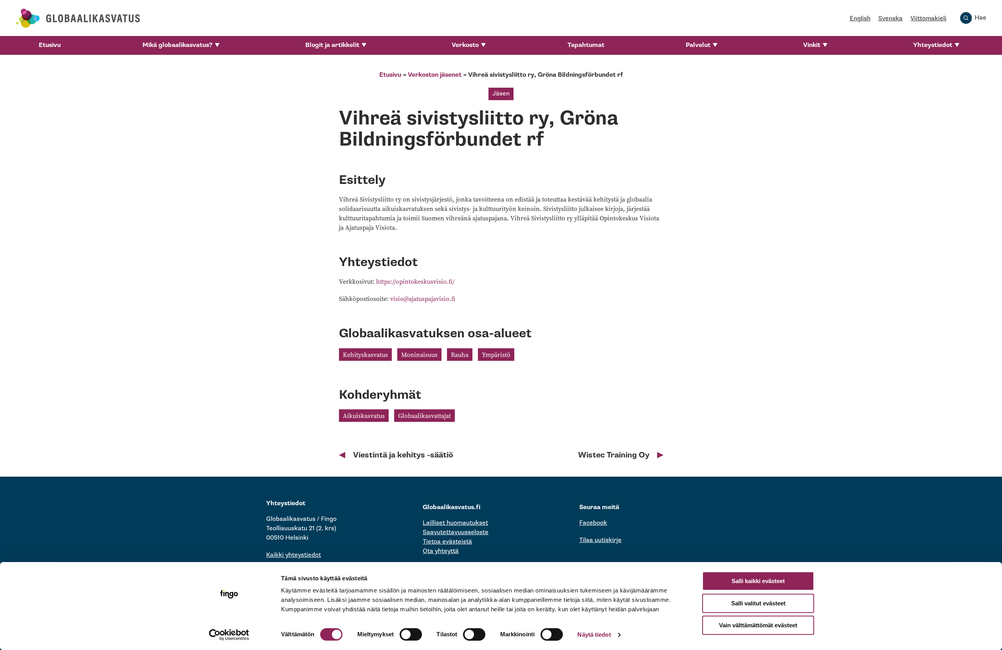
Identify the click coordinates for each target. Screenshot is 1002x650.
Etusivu (50, 45)
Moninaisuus (419, 354)
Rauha (460, 354)
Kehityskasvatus (365, 354)
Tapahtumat (586, 45)
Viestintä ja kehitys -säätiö (403, 455)
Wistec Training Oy (613, 455)
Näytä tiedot (594, 634)
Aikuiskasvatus (364, 415)
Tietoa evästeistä (447, 542)
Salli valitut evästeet (758, 603)
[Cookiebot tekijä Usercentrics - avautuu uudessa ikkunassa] (229, 635)
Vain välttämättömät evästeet (758, 625)
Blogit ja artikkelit (332, 45)
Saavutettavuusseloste (455, 532)
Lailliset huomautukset (455, 523)
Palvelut (698, 45)
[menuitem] (50, 45)
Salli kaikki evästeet (758, 581)
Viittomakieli (928, 18)
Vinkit (811, 45)
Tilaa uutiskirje (600, 540)
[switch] (411, 634)
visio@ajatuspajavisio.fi (422, 298)
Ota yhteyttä (441, 551)
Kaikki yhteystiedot (293, 555)
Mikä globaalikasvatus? (177, 45)
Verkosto (465, 45)
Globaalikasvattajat (424, 415)
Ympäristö (496, 354)
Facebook (593, 523)
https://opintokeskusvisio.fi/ (415, 281)
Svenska (890, 18)
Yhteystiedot (932, 45)
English (860, 18)
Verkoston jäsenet (434, 75)
